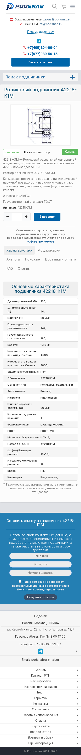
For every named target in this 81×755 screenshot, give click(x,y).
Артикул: (10, 207)
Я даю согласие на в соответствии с (40, 585)
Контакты (40, 704)
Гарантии (40, 698)
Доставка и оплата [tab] (60, 259)
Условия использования (40, 715)
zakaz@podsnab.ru (57, 19)
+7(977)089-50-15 (42, 54)
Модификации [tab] (48, 250)
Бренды (41, 670)
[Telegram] (39, 41)
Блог (40, 692)
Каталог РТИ (40, 675)
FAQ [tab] (9, 268)
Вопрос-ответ (40, 732)
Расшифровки (40, 681)
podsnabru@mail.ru (45, 660)
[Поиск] (54, 6)
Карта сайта (41, 726)
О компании (40, 709)
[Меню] (72, 6)
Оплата (40, 720)
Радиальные (48, 477)
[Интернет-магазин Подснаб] (25, 6)
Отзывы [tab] (24, 268)
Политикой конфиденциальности (40, 589)
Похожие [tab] (32, 259)
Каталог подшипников (40, 687)
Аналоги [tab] (13, 259)
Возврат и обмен (40, 737)
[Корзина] (63, 6)
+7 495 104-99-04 (47, 644)
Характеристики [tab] (19, 250)
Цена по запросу (37, 152)
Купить (70, 151)
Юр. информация (40, 743)
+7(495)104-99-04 (42, 47)
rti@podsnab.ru (50, 24)
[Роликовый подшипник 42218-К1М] (41, 124)
